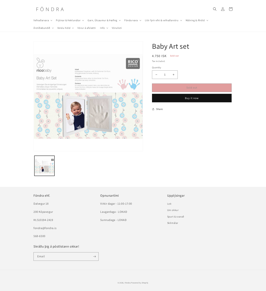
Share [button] (159, 109)
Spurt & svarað (175, 216)
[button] (42, 20)
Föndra (128, 283)
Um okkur (173, 210)
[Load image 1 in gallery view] (44, 166)
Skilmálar (172, 223)
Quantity (156, 67)
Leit (169, 203)
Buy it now (192, 98)
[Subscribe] (94, 256)
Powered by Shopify (139, 283)
